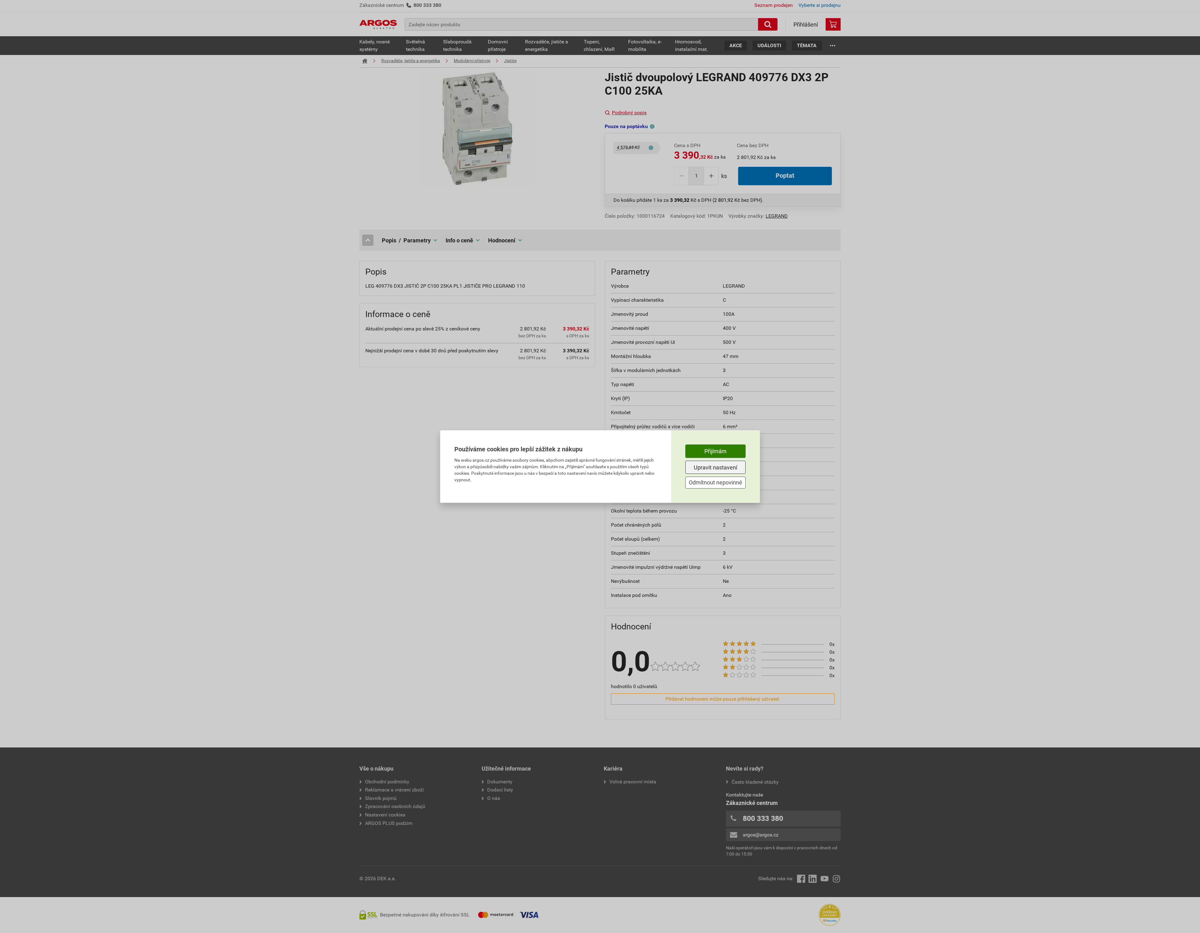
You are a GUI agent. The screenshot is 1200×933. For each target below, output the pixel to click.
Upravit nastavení (715, 467)
